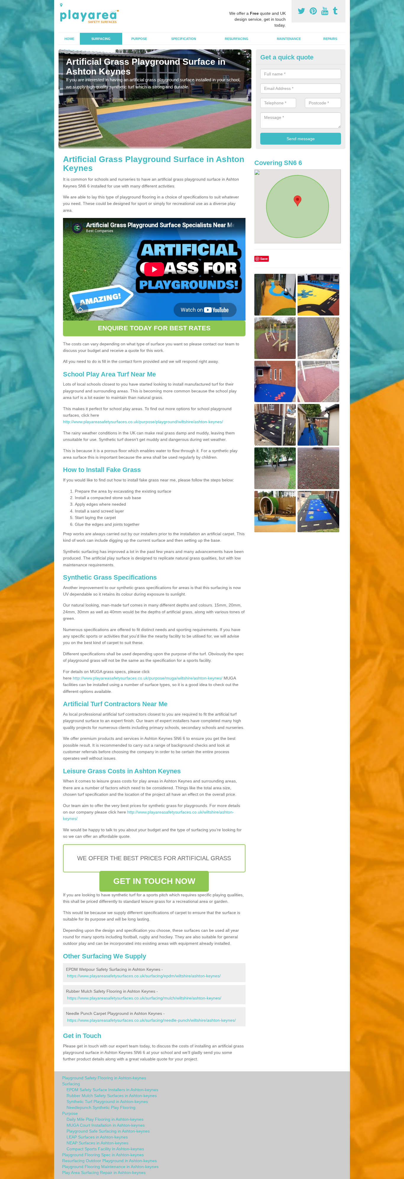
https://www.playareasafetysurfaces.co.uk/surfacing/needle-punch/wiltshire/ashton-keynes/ (151, 1020)
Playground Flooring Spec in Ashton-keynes (103, 1154)
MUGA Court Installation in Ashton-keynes (106, 1125)
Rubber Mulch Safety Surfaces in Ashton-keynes (112, 1095)
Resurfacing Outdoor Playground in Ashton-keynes (109, 1160)
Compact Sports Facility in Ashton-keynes (105, 1148)
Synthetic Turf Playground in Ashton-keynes (107, 1101)
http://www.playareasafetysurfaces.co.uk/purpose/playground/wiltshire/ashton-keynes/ (143, 421)
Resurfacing (236, 39)
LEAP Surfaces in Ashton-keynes (97, 1137)
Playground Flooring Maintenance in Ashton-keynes (110, 1166)
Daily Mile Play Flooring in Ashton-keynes (105, 1119)
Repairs (330, 39)
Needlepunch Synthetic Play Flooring (101, 1107)
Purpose (139, 39)
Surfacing (101, 39)
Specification (183, 39)
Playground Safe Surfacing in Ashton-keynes (108, 1131)
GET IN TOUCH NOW (154, 881)
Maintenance (289, 39)
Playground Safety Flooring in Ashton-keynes (104, 1078)
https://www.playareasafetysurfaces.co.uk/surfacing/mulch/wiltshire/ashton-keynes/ (144, 998)
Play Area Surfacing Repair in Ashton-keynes (104, 1172)
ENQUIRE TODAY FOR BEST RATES (154, 328)
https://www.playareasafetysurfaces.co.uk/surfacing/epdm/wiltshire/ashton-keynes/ (144, 975)
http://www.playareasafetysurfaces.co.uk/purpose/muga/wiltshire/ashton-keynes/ (147, 678)
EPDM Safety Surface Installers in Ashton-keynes (112, 1089)
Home (69, 39)
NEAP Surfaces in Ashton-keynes (97, 1143)
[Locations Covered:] (61, 5)
